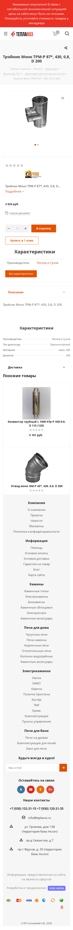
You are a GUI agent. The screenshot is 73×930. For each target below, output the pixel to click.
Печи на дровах (36, 737)
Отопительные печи (36, 651)
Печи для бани (36, 731)
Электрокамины (36, 596)
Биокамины (36, 602)
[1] (7, 165)
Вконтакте (21, 789)
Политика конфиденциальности (36, 531)
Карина (36, 689)
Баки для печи (36, 748)
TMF (37, 705)
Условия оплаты (36, 553)
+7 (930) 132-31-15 (23, 808)
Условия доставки (36, 558)
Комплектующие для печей (36, 743)
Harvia (36, 678)
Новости (37, 521)
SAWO (36, 683)
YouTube (31, 789)
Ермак (36, 710)
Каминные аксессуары (37, 618)
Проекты (36, 515)
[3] (14, 165)
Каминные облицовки (37, 607)
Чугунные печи (36, 634)
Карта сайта (36, 575)
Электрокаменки (36, 671)
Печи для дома (36, 627)
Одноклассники (40, 789)
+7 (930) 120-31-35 (50, 808)
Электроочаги (36, 613)
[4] (18, 165)
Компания (36, 503)
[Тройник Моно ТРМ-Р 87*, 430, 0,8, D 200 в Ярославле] (36, 119)
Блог (36, 569)
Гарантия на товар (36, 564)
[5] (22, 165)
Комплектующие (36, 716)
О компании (36, 510)
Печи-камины (37, 640)
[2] (11, 165)
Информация (36, 541)
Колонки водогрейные (36, 656)
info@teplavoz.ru (39, 818)
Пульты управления (36, 721)
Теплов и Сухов (47, 263)
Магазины (36, 526)
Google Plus (50, 789)
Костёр (36, 700)
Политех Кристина (36, 694)
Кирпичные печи (36, 645)
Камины (37, 584)
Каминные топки (36, 591)
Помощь (37, 548)
